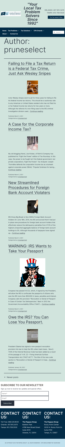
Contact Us (14, 34)
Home (4, 30)
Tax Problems (12, 30)
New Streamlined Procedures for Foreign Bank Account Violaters (29, 187)
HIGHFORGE (57, 443)
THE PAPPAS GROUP (21, 443)
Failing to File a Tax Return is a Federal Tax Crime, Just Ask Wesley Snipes (32, 68)
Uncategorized (22, 118)
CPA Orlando (38, 30)
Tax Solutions (25, 30)
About (4, 34)
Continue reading (36, 111)
